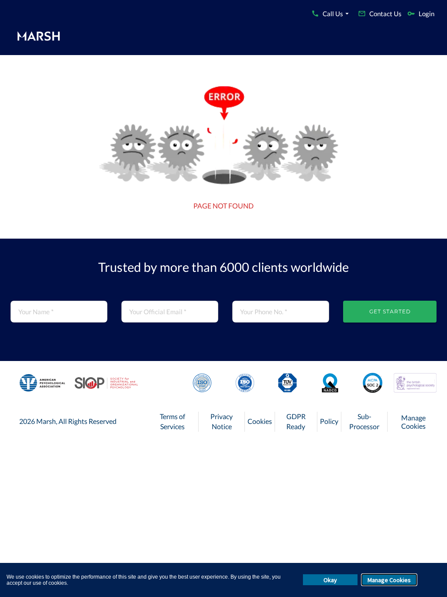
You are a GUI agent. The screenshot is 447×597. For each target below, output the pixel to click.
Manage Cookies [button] (389, 580)
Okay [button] (330, 580)
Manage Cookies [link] (413, 421)
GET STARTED (390, 311)
